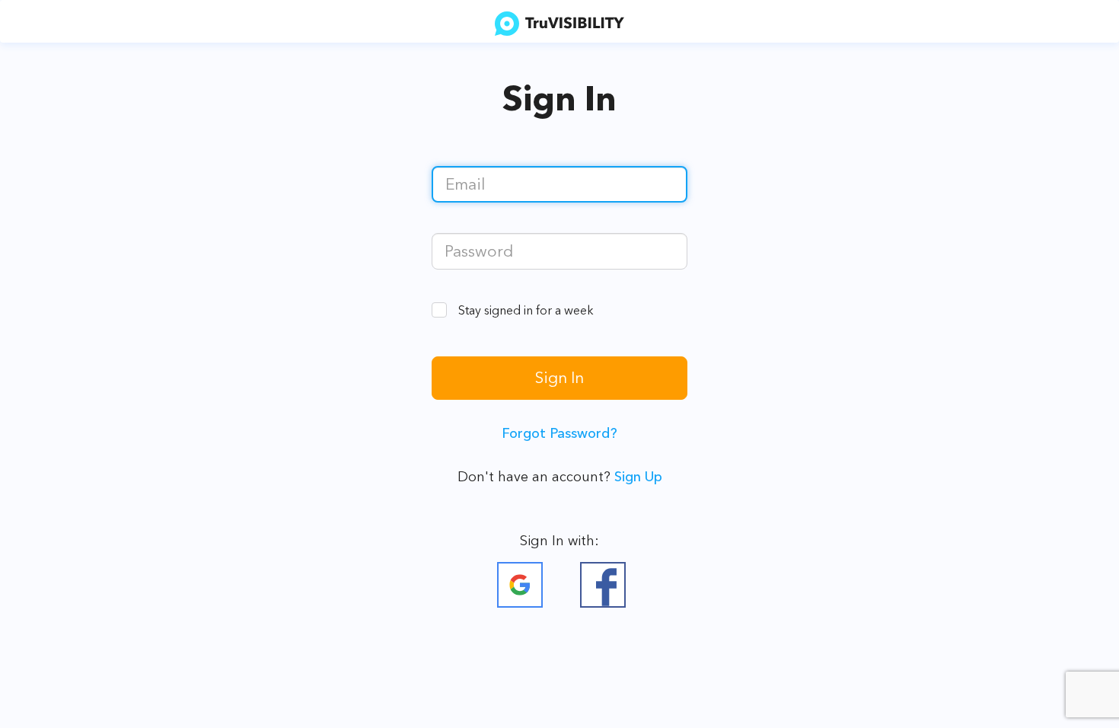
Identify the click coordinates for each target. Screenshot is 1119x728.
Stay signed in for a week (526, 310)
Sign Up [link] (638, 476)
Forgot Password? (559, 433)
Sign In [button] (559, 377)
